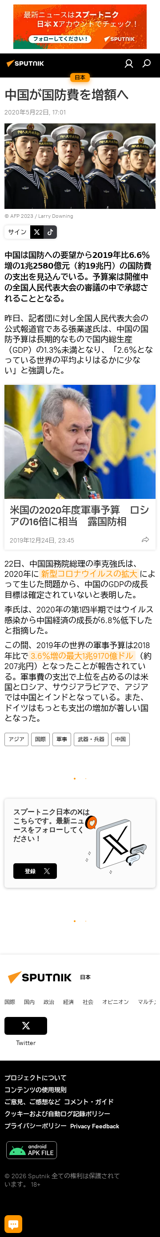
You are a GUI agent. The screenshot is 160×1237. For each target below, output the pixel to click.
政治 (49, 1002)
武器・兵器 (91, 739)
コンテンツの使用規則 (35, 1090)
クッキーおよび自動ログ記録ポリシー (57, 1114)
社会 (88, 1002)
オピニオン (115, 1002)
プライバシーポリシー (35, 1126)
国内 (29, 1002)
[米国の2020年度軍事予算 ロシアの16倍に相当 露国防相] (80, 442)
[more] (145, 539)
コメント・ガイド (89, 1102)
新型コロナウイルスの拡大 (89, 574)
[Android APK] (31, 1151)
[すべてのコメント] (13, 1224)
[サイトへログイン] (129, 63)
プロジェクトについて (35, 1078)
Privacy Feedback (94, 1126)
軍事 (61, 739)
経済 (68, 1002)
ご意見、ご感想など (32, 1102)
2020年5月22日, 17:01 (35, 112)
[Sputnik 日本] (26, 67)
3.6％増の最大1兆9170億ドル (82, 656)
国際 (40, 739)
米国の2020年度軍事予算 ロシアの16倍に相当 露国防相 (79, 515)
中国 (120, 739)
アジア (16, 739)
